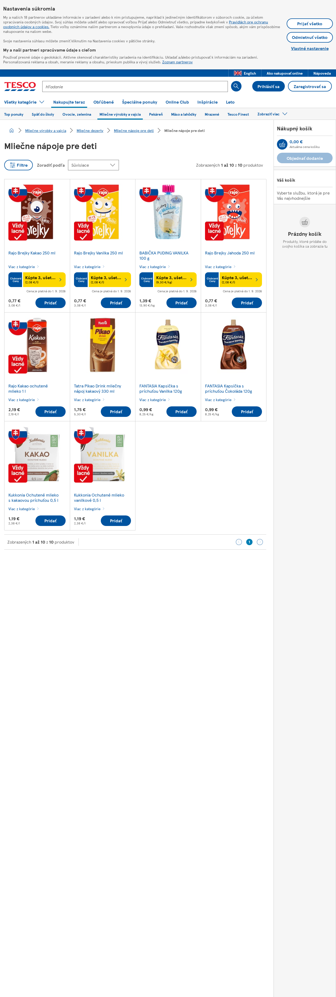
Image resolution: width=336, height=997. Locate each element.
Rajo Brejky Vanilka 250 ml (98, 253)
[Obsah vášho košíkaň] (282, 144)
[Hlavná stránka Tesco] (20, 86)
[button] (245, 73)
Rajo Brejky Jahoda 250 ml (230, 253)
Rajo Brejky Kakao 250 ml (31, 253)
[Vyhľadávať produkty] (236, 86)
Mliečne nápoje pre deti (134, 130)
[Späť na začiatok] (170, 563)
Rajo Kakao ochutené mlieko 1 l (28, 388)
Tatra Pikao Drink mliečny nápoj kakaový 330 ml (97, 388)
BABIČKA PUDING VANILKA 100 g (163, 255)
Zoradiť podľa (51, 165)
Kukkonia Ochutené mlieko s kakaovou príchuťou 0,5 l (33, 497)
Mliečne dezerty (90, 130)
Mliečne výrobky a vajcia (45, 130)
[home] (11, 130)
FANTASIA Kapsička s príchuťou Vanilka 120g (160, 388)
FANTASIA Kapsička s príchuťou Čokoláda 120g (228, 388)
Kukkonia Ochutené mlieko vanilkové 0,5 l (99, 497)
